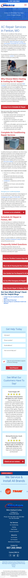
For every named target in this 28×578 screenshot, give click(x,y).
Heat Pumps (14, 529)
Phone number (8, 340)
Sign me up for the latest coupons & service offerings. (16, 361)
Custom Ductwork (14, 531)
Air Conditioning (14, 525)
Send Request (14, 368)
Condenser (7, 180)
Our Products (14, 539)
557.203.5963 (15, 1)
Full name (7, 335)
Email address (8, 345)
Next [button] (27, 491)
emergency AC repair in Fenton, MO (10, 197)
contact (12, 56)
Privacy (13, 566)
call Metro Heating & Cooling (12, 239)
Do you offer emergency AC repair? (14, 281)
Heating (14, 527)
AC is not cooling (8, 161)
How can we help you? (10, 350)
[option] (14, 491)
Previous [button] (1, 491)
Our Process (14, 537)
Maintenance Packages (14, 541)
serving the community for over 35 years (15, 43)
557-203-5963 (11, 516)
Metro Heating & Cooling (16, 42)
